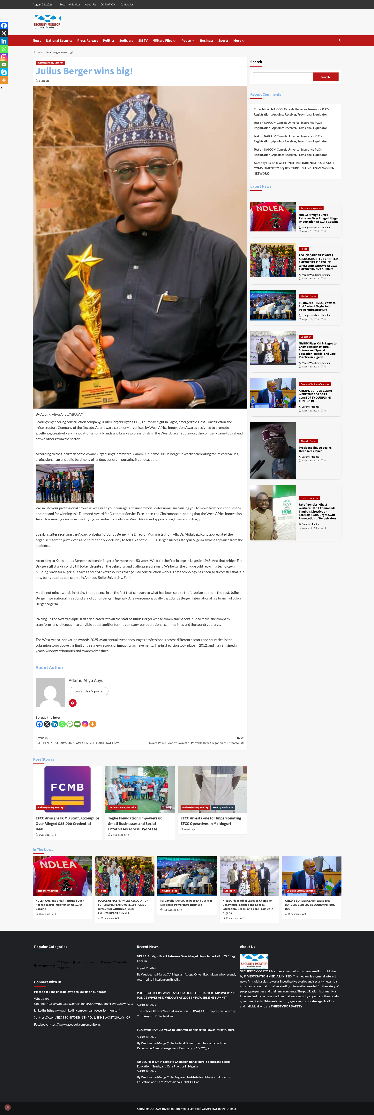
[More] (92, 724)
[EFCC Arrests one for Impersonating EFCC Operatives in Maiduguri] (212, 789)
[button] (339, 40)
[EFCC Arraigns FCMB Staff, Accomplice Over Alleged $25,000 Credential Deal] (67, 789)
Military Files (162, 40)
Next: (196, 740)
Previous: (79, 740)
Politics (109, 40)
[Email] (77, 724)
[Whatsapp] (62, 724)
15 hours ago (107, 918)
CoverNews (210, 1108)
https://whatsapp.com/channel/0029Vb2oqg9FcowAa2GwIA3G (90, 1003)
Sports (223, 40)
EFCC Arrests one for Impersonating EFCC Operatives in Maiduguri (211, 821)
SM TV (143, 40)
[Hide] (1, 87)
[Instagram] (85, 724)
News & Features (309, 497)
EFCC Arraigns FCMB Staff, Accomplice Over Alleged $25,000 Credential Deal (67, 824)
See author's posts (88, 691)
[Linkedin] (54, 724)
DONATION (108, 4)
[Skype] (4, 72)
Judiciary (126, 40)
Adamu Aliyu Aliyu (86, 680)
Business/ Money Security (50, 62)
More (237, 40)
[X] (47, 724)
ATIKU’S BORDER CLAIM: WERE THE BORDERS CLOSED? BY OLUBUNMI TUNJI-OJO (311, 905)
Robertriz (260, 109)
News (37, 40)
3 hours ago (44, 914)
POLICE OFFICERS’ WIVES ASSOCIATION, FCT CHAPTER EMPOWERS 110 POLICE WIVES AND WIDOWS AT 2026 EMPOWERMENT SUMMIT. (123, 907)
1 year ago (44, 80)
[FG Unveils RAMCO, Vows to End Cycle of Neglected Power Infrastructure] (187, 876)
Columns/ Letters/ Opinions (315, 384)
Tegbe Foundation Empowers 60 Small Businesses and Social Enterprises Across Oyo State (135, 824)
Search (256, 62)
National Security (59, 40)
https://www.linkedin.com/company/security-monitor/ (83, 1010)
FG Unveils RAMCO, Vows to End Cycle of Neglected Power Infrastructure (186, 903)
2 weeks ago (45, 835)
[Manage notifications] (7, 1107)
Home (37, 52)
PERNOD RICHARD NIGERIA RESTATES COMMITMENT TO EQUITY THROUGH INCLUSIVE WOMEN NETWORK (295, 168)
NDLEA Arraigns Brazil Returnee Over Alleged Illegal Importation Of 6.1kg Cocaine (60, 905)
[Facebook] (39, 724)
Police (186, 40)
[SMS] (69, 724)
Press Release (87, 40)
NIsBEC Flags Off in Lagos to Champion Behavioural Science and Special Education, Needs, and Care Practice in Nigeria (248, 907)
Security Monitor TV (223, 807)
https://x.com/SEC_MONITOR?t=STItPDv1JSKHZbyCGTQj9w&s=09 (83, 1017)
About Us (90, 4)
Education (306, 336)
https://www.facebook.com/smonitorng (75, 1024)
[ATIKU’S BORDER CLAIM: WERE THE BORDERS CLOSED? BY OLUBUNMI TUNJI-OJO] (311, 876)
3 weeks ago (190, 829)
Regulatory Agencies (311, 208)
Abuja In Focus (308, 296)
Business (206, 40)
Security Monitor (70, 4)
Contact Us (126, 4)
